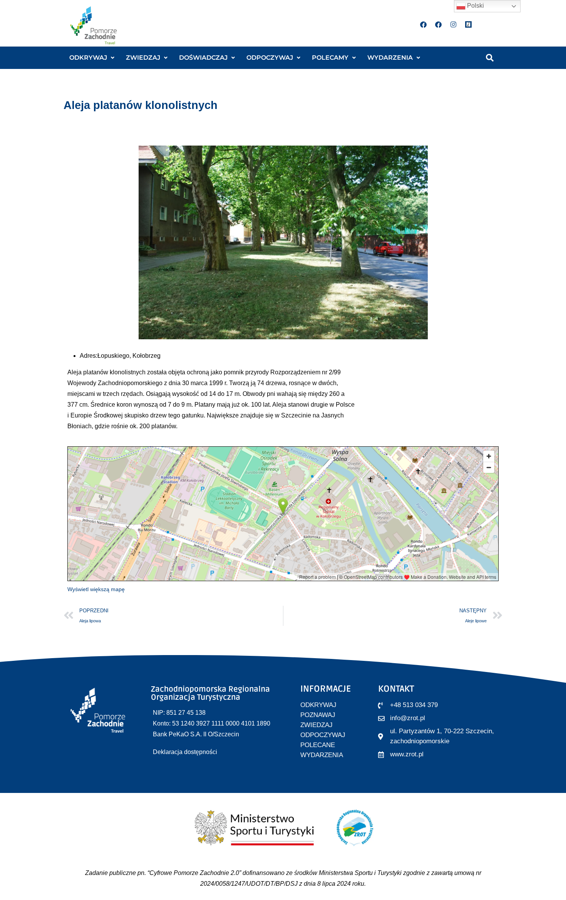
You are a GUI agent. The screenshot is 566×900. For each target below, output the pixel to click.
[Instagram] (453, 24)
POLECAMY (330, 57)
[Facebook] (423, 24)
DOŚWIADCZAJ (203, 57)
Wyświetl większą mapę (96, 589)
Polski (475, 5)
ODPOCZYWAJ (269, 57)
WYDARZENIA (390, 57)
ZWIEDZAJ (143, 57)
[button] (92, 58)
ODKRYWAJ (88, 57)
